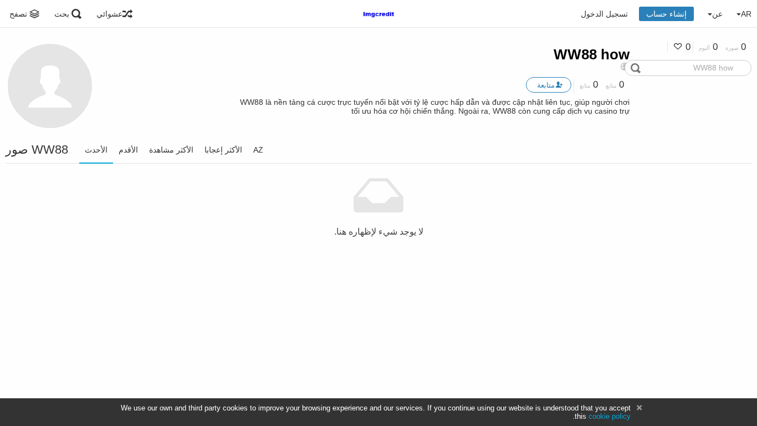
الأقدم (128, 149)
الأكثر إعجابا (223, 149)
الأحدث (96, 149)
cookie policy (610, 416)
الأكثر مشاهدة (171, 149)
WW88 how (592, 54)
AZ (258, 149)
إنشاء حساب (666, 13)
